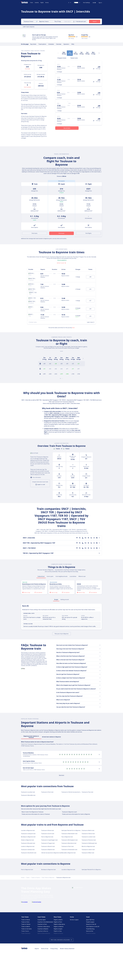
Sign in (100, 2)
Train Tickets (25, 917)
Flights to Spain (58, 929)
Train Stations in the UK (92, 926)
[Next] (99, 53)
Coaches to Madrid (43, 929)
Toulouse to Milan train (88, 853)
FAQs (72, 44)
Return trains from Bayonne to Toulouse (32, 812)
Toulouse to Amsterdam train (69, 849)
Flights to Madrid (58, 926)
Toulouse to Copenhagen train (49, 840)
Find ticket (27, 68)
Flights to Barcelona (59, 924)
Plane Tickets (57, 917)
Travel (88, 917)
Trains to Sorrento (26, 929)
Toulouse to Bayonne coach (69, 812)
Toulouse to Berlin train (88, 830)
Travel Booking (90, 929)
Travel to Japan (90, 922)
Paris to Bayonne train (47, 837)
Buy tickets (33, 44)
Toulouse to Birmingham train (70, 840)
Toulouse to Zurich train (47, 833)
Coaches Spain (42, 919)
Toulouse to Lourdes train (28, 792)
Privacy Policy (54, 948)
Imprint (37, 948)
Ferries (47, 2)
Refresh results (60, 263)
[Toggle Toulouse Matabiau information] (99, 754)
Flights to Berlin (58, 919)
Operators (66, 44)
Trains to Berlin (25, 926)
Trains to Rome (25, 919)
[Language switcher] (77, 2)
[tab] (61, 57)
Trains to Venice (25, 924)
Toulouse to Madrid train (48, 849)
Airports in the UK (91, 924)
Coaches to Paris (42, 924)
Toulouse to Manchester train (69, 833)
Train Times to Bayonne (48, 877)
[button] (58, 21)
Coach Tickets (41, 917)
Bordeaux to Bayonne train (28, 837)
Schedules (51, 44)
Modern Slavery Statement (67, 948)
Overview (58, 44)
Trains (31, 2)
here (73, 327)
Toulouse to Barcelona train (69, 843)
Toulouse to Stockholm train (28, 853)
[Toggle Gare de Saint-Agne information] (99, 769)
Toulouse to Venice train (88, 833)
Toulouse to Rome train (47, 830)
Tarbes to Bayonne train (27, 840)
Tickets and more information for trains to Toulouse (36, 814)
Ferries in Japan (74, 919)
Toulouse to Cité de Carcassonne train (72, 792)
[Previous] (40, 358)
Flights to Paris (58, 922)
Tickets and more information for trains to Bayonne (76, 814)
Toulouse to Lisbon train (88, 849)
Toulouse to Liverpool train (28, 833)
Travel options (42, 44)
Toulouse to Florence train (89, 840)
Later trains (90, 322)
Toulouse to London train (88, 837)
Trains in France (35, 877)
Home (22, 877)
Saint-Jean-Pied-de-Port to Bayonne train (72, 830)
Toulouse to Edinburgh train (89, 843)
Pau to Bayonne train (67, 837)
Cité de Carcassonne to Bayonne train (51, 853)
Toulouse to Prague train (48, 843)
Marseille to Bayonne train (69, 853)
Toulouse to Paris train (47, 792)
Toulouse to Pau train (87, 792)
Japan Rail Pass (90, 919)
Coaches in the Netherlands (45, 922)
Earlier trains (33, 322)
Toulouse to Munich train (48, 846)
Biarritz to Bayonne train (88, 846)
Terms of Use (44, 948)
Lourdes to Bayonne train (28, 830)
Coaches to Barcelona (44, 926)
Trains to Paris (25, 922)
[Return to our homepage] (25, 2)
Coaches (37, 2)
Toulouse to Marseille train (28, 795)
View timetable (27, 87)
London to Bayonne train (27, 846)
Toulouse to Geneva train (28, 849)
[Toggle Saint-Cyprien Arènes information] (99, 762)
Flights (42, 2)
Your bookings (86, 2)
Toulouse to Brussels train (28, 843)
